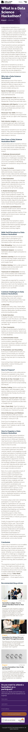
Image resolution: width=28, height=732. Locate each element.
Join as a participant (14, 714)
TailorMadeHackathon (6, 2)
